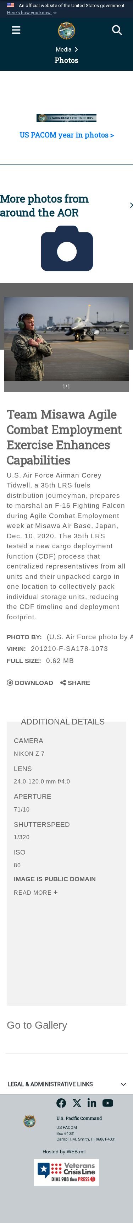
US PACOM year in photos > (67, 134)
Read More (34, 893)
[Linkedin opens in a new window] (92, 1105)
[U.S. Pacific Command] (29, 1120)
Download (33, 682)
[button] (32, 12)
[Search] (117, 31)
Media (64, 49)
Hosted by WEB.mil (64, 1151)
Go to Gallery (37, 1025)
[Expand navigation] (16, 31)
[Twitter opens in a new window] (77, 1105)
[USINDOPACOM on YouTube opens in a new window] (107, 1105)
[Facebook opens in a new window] (61, 1105)
